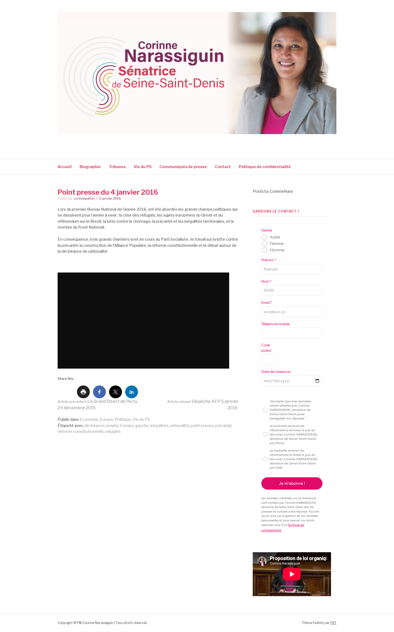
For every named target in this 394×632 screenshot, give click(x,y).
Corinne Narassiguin (120, 141)
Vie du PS (142, 166)
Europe (106, 419)
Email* (266, 302)
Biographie (90, 166)
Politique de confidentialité (265, 166)
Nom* (266, 281)
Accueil (65, 166)
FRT (333, 623)
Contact (223, 166)
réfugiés (113, 431)
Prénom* (268, 260)
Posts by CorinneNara (273, 191)
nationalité (179, 425)
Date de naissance (275, 371)
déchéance (94, 425)
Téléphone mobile (275, 324)
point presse (202, 425)
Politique (123, 419)
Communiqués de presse (183, 166)
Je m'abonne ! (292, 483)
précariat (223, 425)
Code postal (266, 348)
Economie (89, 419)
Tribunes (117, 166)
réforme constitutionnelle (81, 431)
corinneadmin (84, 198)
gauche (142, 425)
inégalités (159, 425)
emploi (112, 425)
